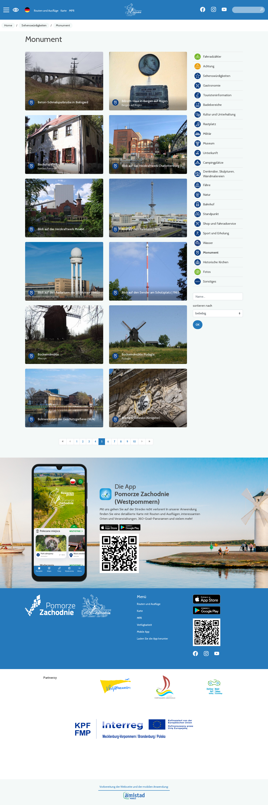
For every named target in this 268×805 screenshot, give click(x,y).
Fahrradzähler (212, 56)
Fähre (207, 185)
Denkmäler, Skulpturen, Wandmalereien (218, 174)
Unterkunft (210, 153)
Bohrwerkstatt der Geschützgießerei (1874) (66, 419)
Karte (64, 10)
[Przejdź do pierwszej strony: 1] (63, 441)
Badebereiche (212, 105)
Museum (208, 143)
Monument (63, 25)
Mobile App (143, 631)
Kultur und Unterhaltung (219, 114)
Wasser (208, 243)
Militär (207, 134)
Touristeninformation (217, 95)
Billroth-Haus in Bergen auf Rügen (145, 101)
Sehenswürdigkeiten (34, 25)
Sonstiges (209, 281)
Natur (207, 195)
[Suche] (261, 9)
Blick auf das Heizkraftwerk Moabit (61, 229)
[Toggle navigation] (6, 9)
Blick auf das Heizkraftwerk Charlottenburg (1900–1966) (159, 166)
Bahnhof (208, 204)
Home (8, 25)
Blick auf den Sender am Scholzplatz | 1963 (150, 292)
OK (198, 324)
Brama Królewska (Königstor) (141, 418)
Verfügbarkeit (144, 624)
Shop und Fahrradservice (219, 223)
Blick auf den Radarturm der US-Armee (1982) (68, 292)
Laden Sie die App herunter (152, 638)
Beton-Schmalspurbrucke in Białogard (63, 102)
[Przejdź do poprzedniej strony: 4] (70, 441)
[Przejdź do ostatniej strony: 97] (149, 441)
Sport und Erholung (216, 233)
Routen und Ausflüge (46, 10)
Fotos (207, 272)
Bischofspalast (47, 164)
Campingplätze (213, 162)
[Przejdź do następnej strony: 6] (142, 441)
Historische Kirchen (215, 262)
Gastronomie (212, 85)
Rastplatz (209, 124)
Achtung (208, 66)
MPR (71, 10)
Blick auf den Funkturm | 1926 (141, 229)
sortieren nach (202, 305)
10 (134, 441)
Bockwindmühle (48, 354)
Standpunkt (211, 214)
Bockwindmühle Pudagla (138, 354)
